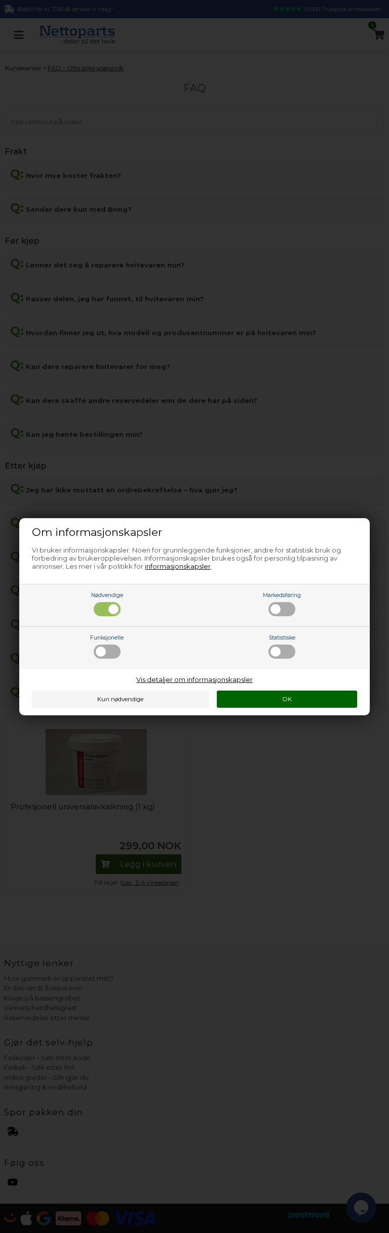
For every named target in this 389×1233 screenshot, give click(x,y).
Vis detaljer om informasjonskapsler (194, 679)
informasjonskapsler (178, 566)
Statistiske (282, 637)
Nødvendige (107, 595)
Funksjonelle (107, 637)
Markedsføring (282, 595)
